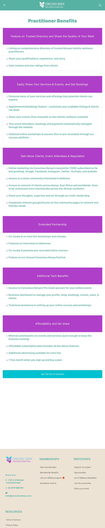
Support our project (82, 467)
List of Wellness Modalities (85, 478)
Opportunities (80, 472)
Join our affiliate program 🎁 (52, 478)
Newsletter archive (48, 483)
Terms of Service (13, 520)
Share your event (81, 488)
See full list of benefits (52, 374)
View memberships (48, 467)
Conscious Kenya (51, 3)
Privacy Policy (12, 525)
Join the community (82, 483)
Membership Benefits (49, 472)
